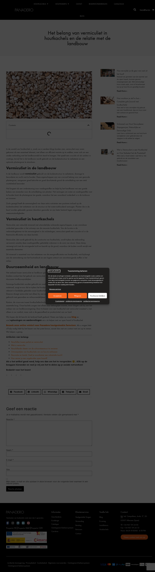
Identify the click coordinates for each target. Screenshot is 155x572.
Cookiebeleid (59, 301)
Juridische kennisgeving (74, 301)
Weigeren (77, 295)
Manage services (55, 289)
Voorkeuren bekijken (97, 295)
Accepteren (57, 295)
